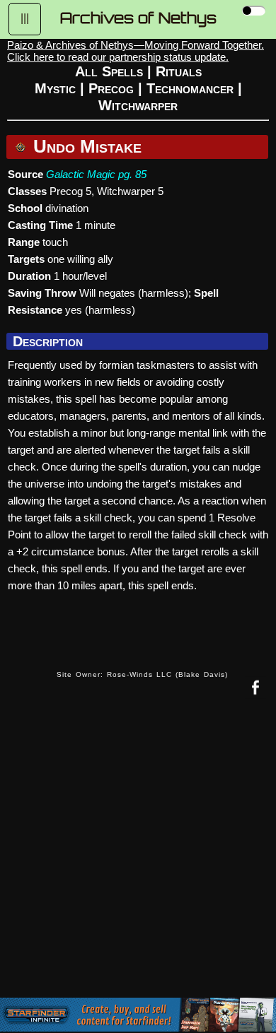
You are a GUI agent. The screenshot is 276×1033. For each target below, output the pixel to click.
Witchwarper (138, 105)
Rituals (179, 71)
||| (25, 18)
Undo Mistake (85, 146)
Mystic (55, 88)
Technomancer (190, 88)
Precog (111, 88)
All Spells (109, 71)
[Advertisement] (138, 858)
